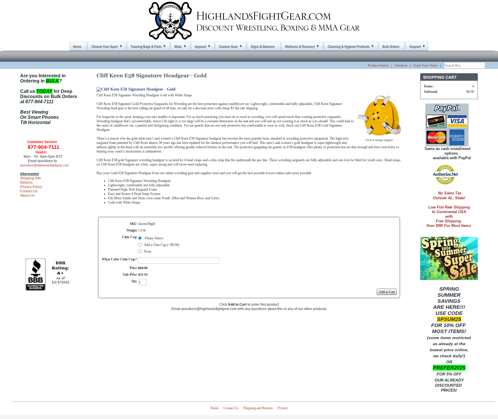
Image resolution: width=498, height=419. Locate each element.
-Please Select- (154, 238)
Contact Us (28, 191)
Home (214, 408)
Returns (26, 183)
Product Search (378, 65)
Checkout (400, 65)
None (147, 251)
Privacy (283, 408)
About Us (27, 195)
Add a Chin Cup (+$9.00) (161, 245)
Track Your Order (425, 65)
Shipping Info (30, 178)
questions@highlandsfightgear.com (44, 165)
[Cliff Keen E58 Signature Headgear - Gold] (379, 135)
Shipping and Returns (258, 408)
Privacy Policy (31, 187)
